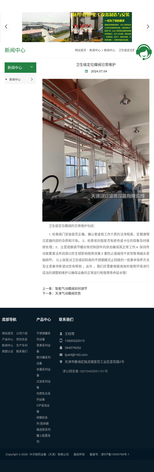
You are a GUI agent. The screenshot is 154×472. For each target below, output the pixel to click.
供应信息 (21, 339)
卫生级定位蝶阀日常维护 (96, 64)
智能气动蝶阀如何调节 (71, 288)
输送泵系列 (43, 429)
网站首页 (80, 50)
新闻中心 (95, 50)
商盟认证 (7, 351)
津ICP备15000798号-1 (115, 454)
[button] (73, 38)
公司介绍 (21, 333)
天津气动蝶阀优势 (68, 293)
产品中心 (7, 339)
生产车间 (21, 345)
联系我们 (21, 351)
